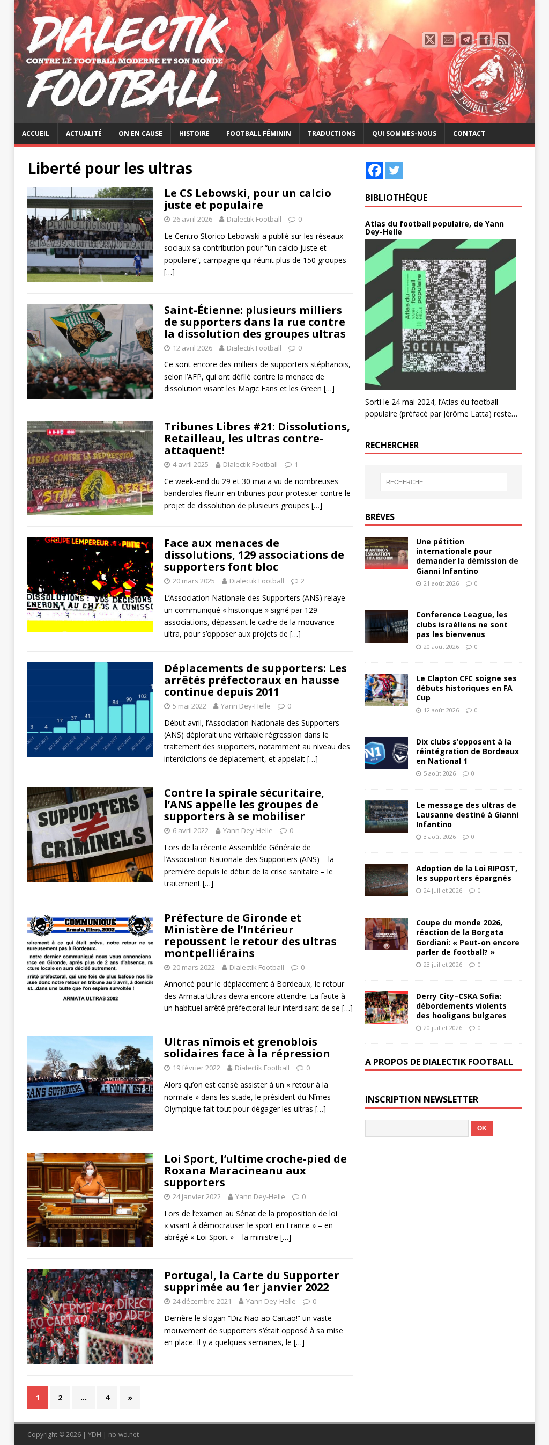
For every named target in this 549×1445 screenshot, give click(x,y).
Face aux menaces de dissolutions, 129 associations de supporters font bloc (254, 555)
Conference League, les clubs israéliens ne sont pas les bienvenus (462, 624)
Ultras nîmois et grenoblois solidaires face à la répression (247, 1047)
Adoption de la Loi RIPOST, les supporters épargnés (466, 873)
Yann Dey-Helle (246, 706)
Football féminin (258, 133)
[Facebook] (374, 170)
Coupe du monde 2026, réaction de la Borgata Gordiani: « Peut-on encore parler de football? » (468, 937)
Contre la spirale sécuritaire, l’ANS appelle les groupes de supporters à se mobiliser (244, 804)
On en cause (140, 133)
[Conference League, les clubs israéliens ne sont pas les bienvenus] (386, 636)
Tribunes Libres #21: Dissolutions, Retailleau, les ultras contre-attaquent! (257, 438)
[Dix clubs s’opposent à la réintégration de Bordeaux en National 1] (386, 762)
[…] (169, 272)
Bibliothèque (396, 197)
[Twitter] (394, 170)
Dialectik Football (254, 219)
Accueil (35, 133)
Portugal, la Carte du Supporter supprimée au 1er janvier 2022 (251, 1281)
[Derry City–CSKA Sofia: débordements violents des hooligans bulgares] (386, 1017)
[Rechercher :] (443, 482)
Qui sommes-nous (404, 133)
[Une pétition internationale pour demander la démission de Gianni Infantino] (386, 563)
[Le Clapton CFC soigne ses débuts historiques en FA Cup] (386, 699)
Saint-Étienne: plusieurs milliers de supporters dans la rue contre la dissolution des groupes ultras (255, 322)
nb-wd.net (123, 1434)
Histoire (194, 133)
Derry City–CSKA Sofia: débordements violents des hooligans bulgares (461, 1005)
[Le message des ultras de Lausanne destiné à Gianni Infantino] (386, 826)
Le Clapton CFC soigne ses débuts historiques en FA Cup (466, 688)
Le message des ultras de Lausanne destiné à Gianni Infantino (467, 814)
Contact (469, 133)
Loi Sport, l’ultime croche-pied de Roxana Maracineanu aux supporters (255, 1170)
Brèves (380, 517)
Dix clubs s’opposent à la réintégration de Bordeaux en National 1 (467, 751)
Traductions (331, 133)
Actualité (84, 133)
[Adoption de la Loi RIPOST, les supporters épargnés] (386, 890)
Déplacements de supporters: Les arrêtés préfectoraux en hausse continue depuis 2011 (255, 680)
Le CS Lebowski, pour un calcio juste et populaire (247, 199)
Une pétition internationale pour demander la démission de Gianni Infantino (467, 556)
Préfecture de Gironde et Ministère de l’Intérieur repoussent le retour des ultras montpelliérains (250, 935)
